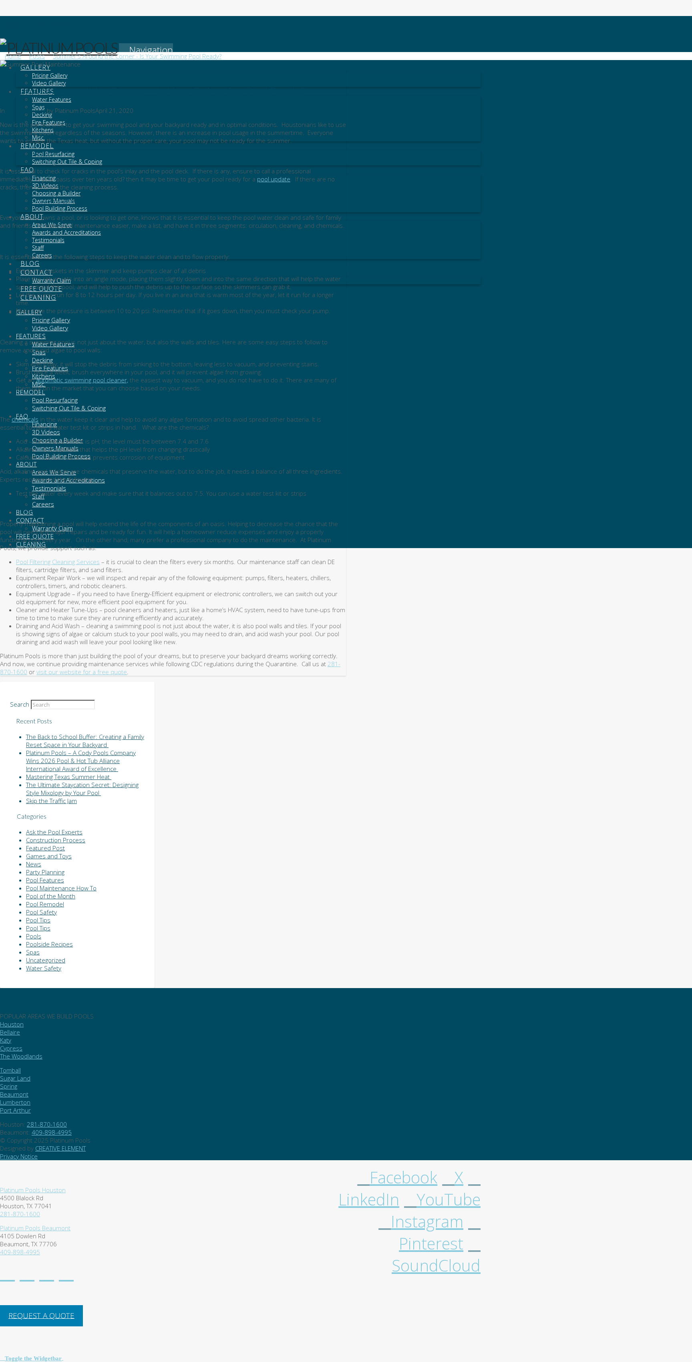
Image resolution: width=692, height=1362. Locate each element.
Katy (5, 1040)
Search (19, 704)
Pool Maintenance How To (61, 888)
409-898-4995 (52, 1132)
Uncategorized (45, 960)
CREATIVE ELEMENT (60, 1148)
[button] (146, 49)
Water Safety (43, 968)
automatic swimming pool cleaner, (82, 380)
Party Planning (45, 872)
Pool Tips (38, 920)
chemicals (25, 419)
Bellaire (10, 1032)
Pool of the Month (50, 896)
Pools (33, 936)
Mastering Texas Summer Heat (68, 777)
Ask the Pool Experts (54, 832)
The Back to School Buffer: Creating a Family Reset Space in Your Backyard (85, 741)
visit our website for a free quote (81, 672)
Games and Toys (49, 856)
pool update (273, 179)
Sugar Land (15, 1078)
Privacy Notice (19, 1156)
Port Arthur (15, 1110)
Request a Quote (41, 1315)
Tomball (10, 1070)
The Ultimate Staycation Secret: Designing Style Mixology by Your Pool (82, 789)
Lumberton (15, 1102)
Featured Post (25, 110)
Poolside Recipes (49, 944)
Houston (12, 1024)
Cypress (11, 1048)
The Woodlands (21, 1056)
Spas (33, 952)
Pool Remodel (45, 904)
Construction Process (55, 840)
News (33, 864)
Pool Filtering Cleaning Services (58, 562)
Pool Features (45, 880)
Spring (8, 1086)
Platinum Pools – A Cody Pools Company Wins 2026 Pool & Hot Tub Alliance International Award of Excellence (81, 761)
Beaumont (14, 1094)
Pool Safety (41, 912)
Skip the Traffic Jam (51, 801)
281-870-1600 (47, 1124)
